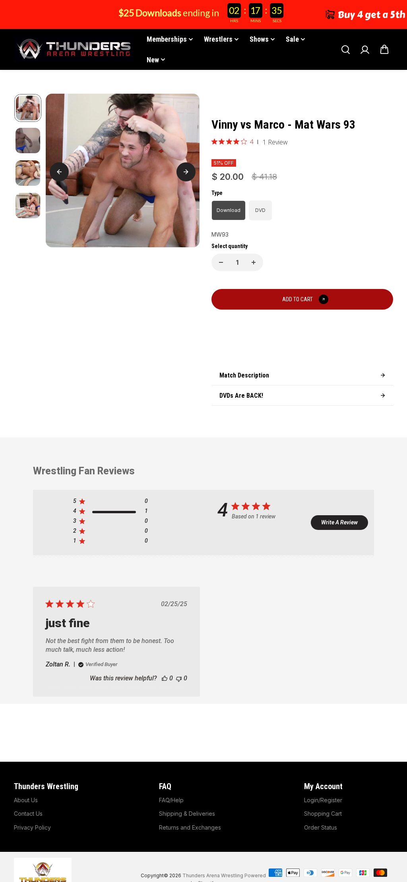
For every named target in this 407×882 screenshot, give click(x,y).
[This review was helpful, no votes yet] (164, 678)
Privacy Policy (32, 827)
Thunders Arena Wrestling (212, 875)
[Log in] (365, 49)
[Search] (345, 49)
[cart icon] (384, 49)
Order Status (320, 827)
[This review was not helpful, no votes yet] (179, 678)
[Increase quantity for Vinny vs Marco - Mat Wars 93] (253, 262)
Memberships (167, 39)
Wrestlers (218, 39)
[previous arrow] (59, 171)
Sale (292, 39)
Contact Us (28, 813)
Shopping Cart (323, 813)
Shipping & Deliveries (187, 813)
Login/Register (323, 800)
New (153, 60)
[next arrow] (186, 171)
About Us (26, 800)
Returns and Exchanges (190, 827)
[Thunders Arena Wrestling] (73, 49)
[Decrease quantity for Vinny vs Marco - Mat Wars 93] (221, 262)
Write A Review (339, 522)
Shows (259, 39)
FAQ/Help (171, 800)
